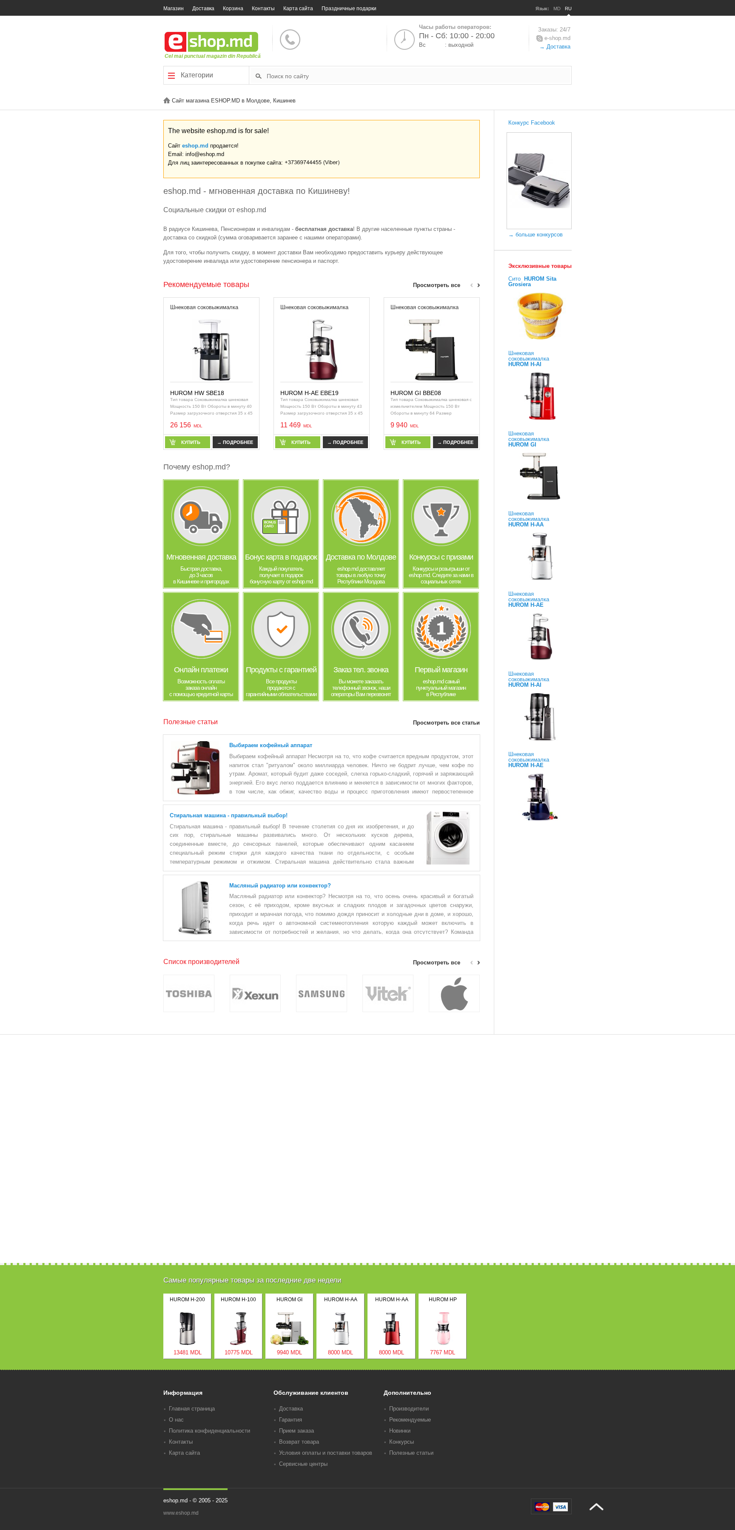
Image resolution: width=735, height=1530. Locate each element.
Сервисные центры (303, 1464)
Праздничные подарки (349, 8)
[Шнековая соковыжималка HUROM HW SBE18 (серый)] (211, 349)
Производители (409, 1408)
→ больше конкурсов (535, 234)
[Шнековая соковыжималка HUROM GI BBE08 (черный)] (431, 349)
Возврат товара (299, 1442)
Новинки (399, 1431)
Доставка (203, 8)
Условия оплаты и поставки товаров (325, 1453)
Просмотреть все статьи (446, 722)
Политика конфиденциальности (209, 1431)
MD (557, 8)
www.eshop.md (181, 1513)
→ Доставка (554, 46)
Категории (196, 75)
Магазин (173, 8)
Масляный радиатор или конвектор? (280, 885)
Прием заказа (296, 1431)
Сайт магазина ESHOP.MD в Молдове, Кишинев (233, 100)
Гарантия (290, 1419)
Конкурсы (401, 1442)
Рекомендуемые (410, 1419)
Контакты (263, 8)
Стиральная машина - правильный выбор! (229, 815)
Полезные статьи (411, 1453)
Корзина (233, 8)
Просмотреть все (436, 285)
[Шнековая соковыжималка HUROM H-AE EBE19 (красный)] (321, 349)
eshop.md (195, 145)
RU (568, 8)
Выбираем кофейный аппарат (270, 745)
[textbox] (418, 76)
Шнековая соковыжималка (204, 307)
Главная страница (192, 1408)
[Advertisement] (367, 1203)
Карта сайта (298, 8)
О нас (176, 1419)
